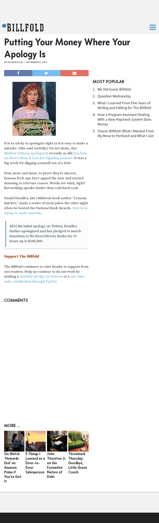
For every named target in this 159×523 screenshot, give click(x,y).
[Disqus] (79, 357)
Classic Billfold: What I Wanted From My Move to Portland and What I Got (126, 133)
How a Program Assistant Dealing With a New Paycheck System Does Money (125, 119)
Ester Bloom (15, 62)
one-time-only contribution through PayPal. (45, 279)
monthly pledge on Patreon (41, 276)
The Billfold (22, 27)
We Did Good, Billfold (114, 89)
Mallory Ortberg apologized (26, 153)
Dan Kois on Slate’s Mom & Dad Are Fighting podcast (45, 156)
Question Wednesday (114, 96)
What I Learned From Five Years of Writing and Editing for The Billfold (124, 105)
